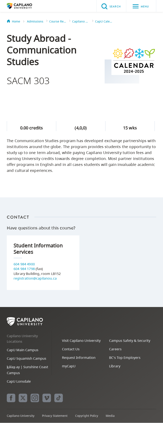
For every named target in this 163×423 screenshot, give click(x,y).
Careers (115, 349)
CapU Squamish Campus (26, 358)
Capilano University (26, 6)
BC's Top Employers (125, 357)
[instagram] (35, 398)
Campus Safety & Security (129, 340)
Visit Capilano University (81, 340)
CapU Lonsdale (19, 381)
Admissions (35, 21)
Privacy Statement (54, 416)
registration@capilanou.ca (35, 278)
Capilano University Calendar (80, 21)
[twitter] (23, 398)
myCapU (69, 366)
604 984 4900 (24, 264)
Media (110, 416)
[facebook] (11, 398)
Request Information (79, 357)
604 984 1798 (24, 268)
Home (16, 21)
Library (114, 366)
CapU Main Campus (22, 350)
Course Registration (57, 21)
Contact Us (71, 349)
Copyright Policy (86, 416)
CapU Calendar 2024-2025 (103, 21)
